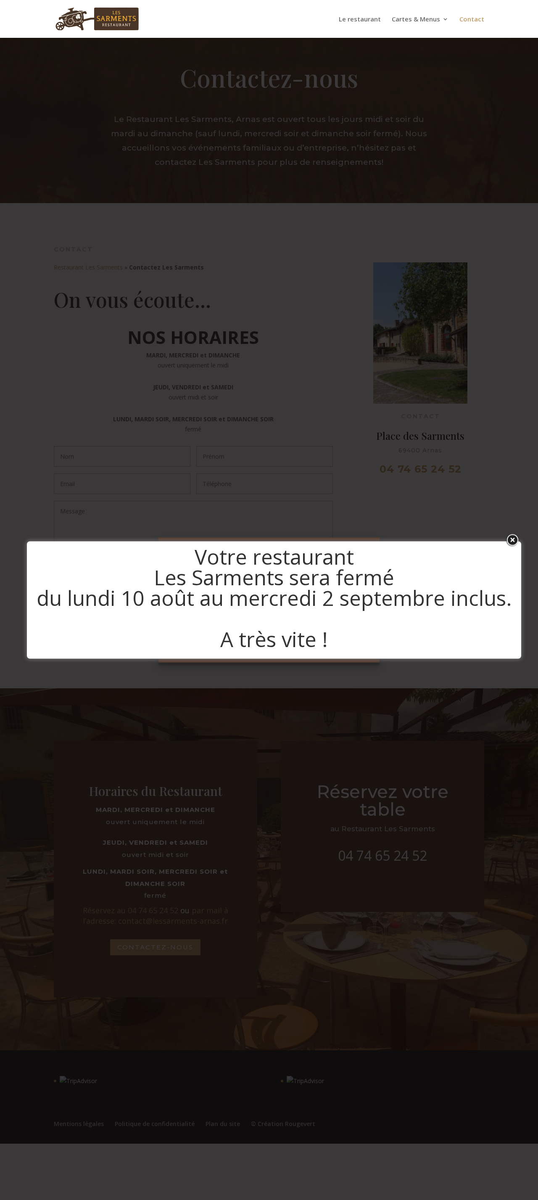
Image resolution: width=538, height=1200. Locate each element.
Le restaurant (360, 19)
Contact (471, 19)
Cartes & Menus (416, 19)
